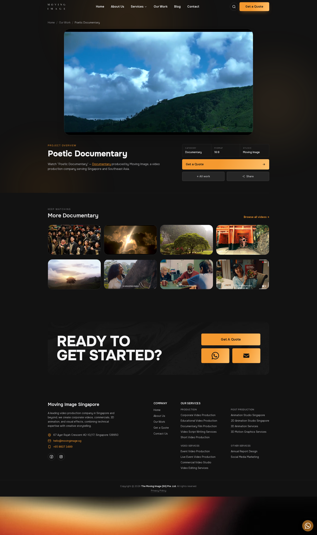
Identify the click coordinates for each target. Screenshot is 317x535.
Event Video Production (195, 451)
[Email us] (246, 355)
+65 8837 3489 (63, 446)
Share (250, 176)
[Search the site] (234, 7)
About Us (117, 6)
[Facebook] (51, 456)
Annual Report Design (244, 451)
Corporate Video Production (198, 415)
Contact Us (161, 433)
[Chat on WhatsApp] (215, 355)
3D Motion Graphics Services (248, 431)
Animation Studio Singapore (248, 415)
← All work (203, 176)
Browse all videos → (256, 217)
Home (100, 6)
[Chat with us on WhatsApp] (307, 525)
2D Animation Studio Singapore (250, 420)
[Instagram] (61, 456)
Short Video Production (195, 437)
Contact (193, 6)
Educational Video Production (199, 420)
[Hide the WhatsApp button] (311, 522)
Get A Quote (231, 339)
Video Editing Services (194, 468)
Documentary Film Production (199, 426)
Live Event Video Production (198, 457)
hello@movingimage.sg (67, 440)
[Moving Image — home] (56, 7)
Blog (177, 6)
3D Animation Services (244, 426)
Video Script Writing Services (199, 431)
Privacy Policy (158, 490)
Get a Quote (254, 6)
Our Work (161, 6)
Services (137, 6)
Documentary (101, 164)
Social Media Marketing (245, 457)
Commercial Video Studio (196, 462)
